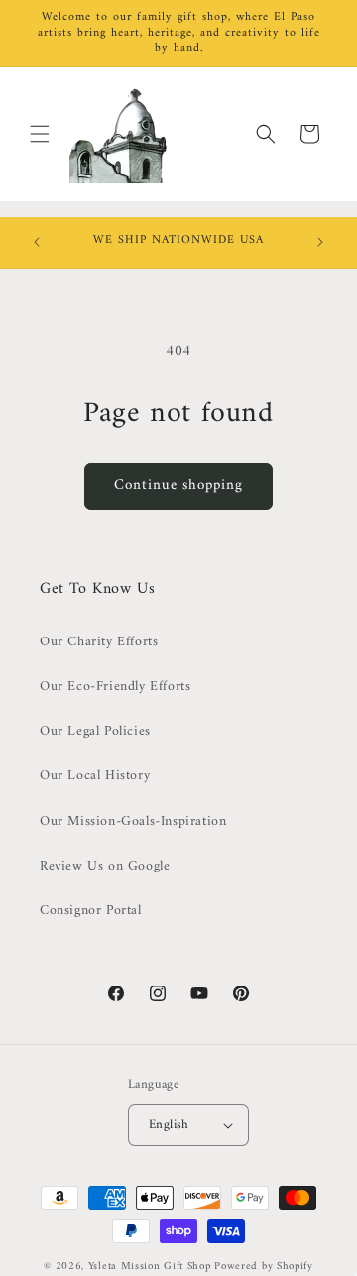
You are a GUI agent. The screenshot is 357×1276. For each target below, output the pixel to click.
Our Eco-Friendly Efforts (115, 686)
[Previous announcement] (37, 242)
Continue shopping (178, 485)
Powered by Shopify (263, 1266)
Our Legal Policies (95, 731)
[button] (39, 134)
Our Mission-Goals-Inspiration (133, 821)
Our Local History (95, 775)
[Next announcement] (320, 242)
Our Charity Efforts (99, 642)
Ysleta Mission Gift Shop (149, 1266)
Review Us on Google (105, 866)
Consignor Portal (91, 910)
